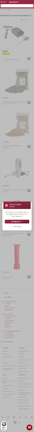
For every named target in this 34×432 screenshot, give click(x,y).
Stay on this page (17, 226)
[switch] (4, 429)
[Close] (27, 203)
